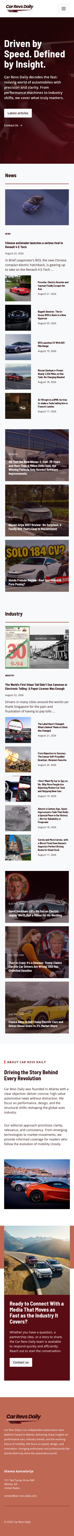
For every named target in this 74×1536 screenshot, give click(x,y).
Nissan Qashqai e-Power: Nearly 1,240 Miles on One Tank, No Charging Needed (51, 374)
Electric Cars (16, 903)
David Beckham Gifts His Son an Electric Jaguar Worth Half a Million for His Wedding (35, 913)
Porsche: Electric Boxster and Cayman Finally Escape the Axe (53, 285)
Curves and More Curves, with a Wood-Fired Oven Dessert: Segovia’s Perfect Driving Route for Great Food (53, 844)
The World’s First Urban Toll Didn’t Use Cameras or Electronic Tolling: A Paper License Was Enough (36, 686)
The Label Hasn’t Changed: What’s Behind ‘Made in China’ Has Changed (53, 727)
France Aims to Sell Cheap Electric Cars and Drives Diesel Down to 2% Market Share (36, 1024)
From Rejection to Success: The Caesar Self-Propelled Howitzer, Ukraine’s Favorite (52, 757)
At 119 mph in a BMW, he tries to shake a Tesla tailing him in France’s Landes (53, 403)
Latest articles (18, 113)
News (8, 233)
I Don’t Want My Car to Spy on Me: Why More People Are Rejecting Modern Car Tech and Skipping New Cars (53, 785)
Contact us (21, 1362)
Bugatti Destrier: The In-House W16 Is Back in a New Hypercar (52, 315)
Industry (9, 675)
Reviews (13, 454)
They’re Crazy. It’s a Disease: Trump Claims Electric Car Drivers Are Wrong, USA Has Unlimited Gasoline (35, 966)
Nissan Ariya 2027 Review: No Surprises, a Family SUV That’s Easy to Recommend (35, 527)
